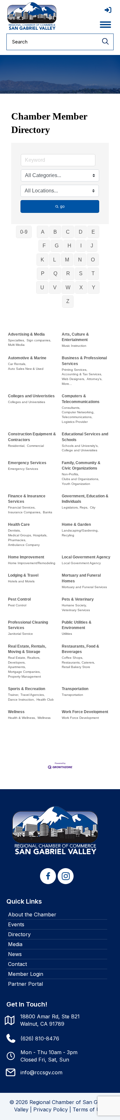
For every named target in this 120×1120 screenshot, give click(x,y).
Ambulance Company (24, 545)
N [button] (80, 259)
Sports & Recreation (26, 689)
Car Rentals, (17, 364)
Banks (47, 512)
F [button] (44, 245)
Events (16, 924)
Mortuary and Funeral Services (84, 587)
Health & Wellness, (22, 717)
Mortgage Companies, (24, 671)
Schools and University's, (80, 445)
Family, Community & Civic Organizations (81, 466)
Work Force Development (85, 712)
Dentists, (14, 530)
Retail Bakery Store (76, 667)
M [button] (67, 259)
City (92, 507)
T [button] (93, 273)
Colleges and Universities (26, 402)
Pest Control (19, 599)
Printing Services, (74, 369)
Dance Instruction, (21, 699)
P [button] (42, 273)
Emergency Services (27, 463)
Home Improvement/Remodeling (31, 563)
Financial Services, (22, 507)
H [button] (69, 245)
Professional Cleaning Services (28, 625)
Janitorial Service (20, 633)
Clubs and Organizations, (80, 479)
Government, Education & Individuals (85, 499)
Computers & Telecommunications (81, 399)
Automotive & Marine (27, 358)
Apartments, (17, 667)
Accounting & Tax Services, (82, 374)
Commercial (35, 445)
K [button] (42, 259)
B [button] (55, 232)
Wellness (16, 712)
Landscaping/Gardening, (80, 530)
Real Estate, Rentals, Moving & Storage (27, 649)
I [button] (81, 245)
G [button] (57, 245)
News (15, 954)
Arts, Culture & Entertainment (75, 337)
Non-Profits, (70, 474)
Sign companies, (39, 340)
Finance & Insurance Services (26, 499)
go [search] (62, 206)
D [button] (81, 232)
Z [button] (67, 301)
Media (15, 944)
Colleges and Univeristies (31, 396)
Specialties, (16, 340)
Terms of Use (89, 1109)
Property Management (24, 676)
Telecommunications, (77, 417)
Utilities (67, 633)
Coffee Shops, (72, 657)
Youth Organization (76, 484)
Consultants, (71, 407)
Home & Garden (76, 524)
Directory (19, 934)
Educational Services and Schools (85, 437)
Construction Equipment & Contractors (32, 437)
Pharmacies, (17, 540)
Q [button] (55, 273)
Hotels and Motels (21, 581)
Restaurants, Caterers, (78, 662)
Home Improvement (26, 557)
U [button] (42, 287)
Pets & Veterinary (78, 599)
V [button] (55, 287)
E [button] (93, 232)
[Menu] (105, 24)
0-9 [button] (24, 232)
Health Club (45, 699)
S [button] (81, 273)
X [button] (81, 287)
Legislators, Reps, (75, 507)
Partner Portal (25, 984)
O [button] (93, 259)
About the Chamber (32, 914)
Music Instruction (74, 345)
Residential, (16, 445)
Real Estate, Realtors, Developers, (24, 660)
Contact (17, 964)
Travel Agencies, (32, 694)
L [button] (54, 259)
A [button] (42, 232)
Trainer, (13, 694)
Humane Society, (74, 605)
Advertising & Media (26, 334)
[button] (48, 876)
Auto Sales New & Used (26, 368)
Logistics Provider (75, 422)
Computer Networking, (78, 412)
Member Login (25, 974)
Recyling (68, 535)
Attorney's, (94, 379)
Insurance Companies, (24, 512)
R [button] (68, 273)
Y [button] (93, 287)
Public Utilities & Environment (77, 625)
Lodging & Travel (23, 575)
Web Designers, (73, 379)
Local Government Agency (86, 557)
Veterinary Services (76, 610)
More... (67, 383)
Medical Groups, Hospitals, (27, 535)
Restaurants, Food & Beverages (80, 649)
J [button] (92, 245)
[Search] (105, 42)
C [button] (68, 232)
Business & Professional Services (84, 361)
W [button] (68, 287)
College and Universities (79, 450)
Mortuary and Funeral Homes (81, 578)
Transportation (75, 689)
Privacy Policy (50, 1109)
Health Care (19, 524)
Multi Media (16, 344)
